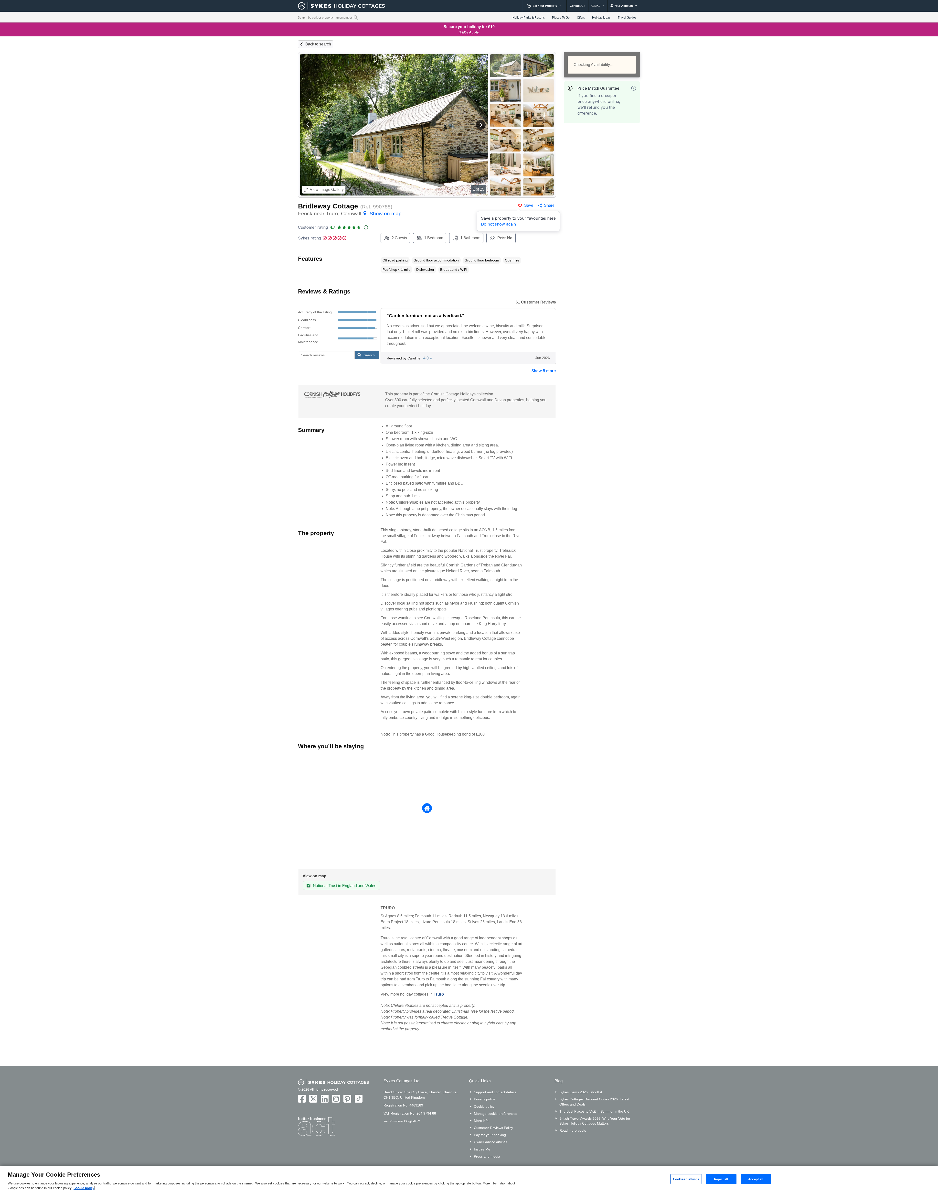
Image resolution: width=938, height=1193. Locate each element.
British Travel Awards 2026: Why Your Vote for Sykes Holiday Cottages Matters (594, 1121)
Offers (581, 17)
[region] (469, 1179)
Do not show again (498, 224)
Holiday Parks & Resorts (528, 17)
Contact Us (577, 6)
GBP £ (596, 6)
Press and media (487, 1156)
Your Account (623, 6)
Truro (439, 994)
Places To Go (561, 17)
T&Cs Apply (469, 32)
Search (369, 355)
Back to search (318, 44)
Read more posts (572, 1130)
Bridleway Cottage (328, 206)
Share (549, 205)
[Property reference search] (356, 17)
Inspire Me (482, 1149)
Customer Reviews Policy (493, 1128)
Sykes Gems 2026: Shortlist (580, 1092)
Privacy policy (484, 1099)
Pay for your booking (490, 1135)
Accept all (755, 1179)
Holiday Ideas (601, 17)
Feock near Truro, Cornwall (350, 213)
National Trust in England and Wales (344, 886)
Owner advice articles (490, 1142)
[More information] (633, 88)
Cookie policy (484, 1106)
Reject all (721, 1179)
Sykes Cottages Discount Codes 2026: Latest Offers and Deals (594, 1101)
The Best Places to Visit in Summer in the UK (594, 1111)
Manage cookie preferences (495, 1114)
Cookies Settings (686, 1179)
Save (528, 205)
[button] (308, 125)
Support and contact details (495, 1092)
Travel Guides (627, 17)
